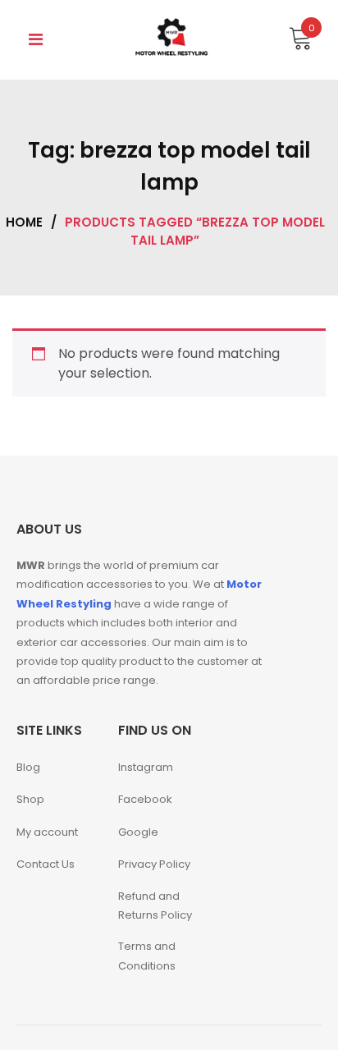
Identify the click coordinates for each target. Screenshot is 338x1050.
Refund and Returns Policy (155, 905)
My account (47, 832)
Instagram (145, 767)
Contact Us (45, 864)
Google (138, 832)
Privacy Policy (154, 864)
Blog (28, 767)
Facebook (145, 799)
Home (24, 222)
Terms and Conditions (147, 955)
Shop (30, 799)
